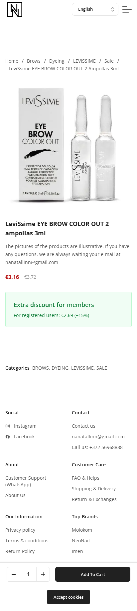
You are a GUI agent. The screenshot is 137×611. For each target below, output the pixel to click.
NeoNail (81, 540)
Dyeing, (61, 368)
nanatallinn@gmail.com (98, 436)
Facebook (24, 436)
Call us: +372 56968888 (97, 447)
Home (11, 61)
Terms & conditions (27, 540)
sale (109, 61)
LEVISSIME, (83, 368)
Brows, (42, 368)
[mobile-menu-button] (127, 9)
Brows (34, 61)
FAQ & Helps (85, 478)
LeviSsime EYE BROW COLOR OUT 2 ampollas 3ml (64, 68)
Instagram (25, 426)
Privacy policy (20, 530)
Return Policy (20, 551)
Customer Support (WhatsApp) (25, 481)
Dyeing (57, 61)
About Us (15, 495)
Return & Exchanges (94, 499)
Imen (77, 551)
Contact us (83, 426)
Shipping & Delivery (94, 488)
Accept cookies (68, 597)
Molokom (82, 530)
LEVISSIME (84, 61)
